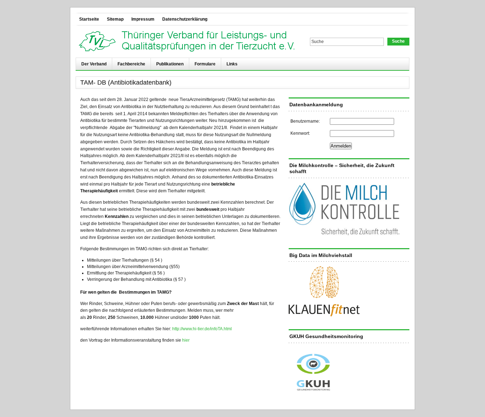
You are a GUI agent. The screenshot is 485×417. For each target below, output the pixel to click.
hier (186, 340)
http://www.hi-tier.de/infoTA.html (202, 328)
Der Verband (94, 64)
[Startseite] (188, 41)
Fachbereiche (131, 64)
